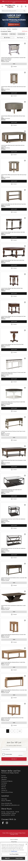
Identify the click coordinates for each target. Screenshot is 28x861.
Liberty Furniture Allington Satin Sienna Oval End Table (12, 288)
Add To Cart (14, 93)
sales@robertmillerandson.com (12, 805)
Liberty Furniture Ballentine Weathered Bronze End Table (12, 717)
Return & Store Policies (7, 792)
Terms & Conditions (14, 839)
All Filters (8, 37)
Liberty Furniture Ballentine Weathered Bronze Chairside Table (13, 634)
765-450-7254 (8, 803)
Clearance (3, 779)
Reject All (7, 858)
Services (3, 786)
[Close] (26, 844)
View (14, 63)
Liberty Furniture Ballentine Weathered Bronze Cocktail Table (13, 662)
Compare (15, 66)
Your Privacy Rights (13, 854)
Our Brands (4, 783)
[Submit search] (24, 11)
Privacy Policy (14, 841)
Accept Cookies (19, 858)
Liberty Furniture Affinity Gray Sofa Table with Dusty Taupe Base (13, 204)
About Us (3, 788)
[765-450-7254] (21, 6)
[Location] (17, 6)
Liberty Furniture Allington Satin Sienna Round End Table (12, 344)
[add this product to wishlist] (25, 43)
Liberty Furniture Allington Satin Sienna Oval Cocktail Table (12, 260)
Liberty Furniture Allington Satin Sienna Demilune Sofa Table (13, 232)
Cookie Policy (14, 851)
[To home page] (10, 6)
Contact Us (4, 790)
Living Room (14, 29)
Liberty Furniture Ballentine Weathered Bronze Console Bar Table (14, 690)
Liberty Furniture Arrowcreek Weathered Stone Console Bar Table (14, 577)
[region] (14, 851)
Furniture (9, 29)
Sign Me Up (14, 759)
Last (20, 731)
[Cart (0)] (25, 6)
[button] (2, 6)
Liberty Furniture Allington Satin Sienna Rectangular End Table (13, 316)
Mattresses (4, 777)
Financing (3, 785)
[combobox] (20, 37)
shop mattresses (14, 24)
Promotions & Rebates (6, 781)
